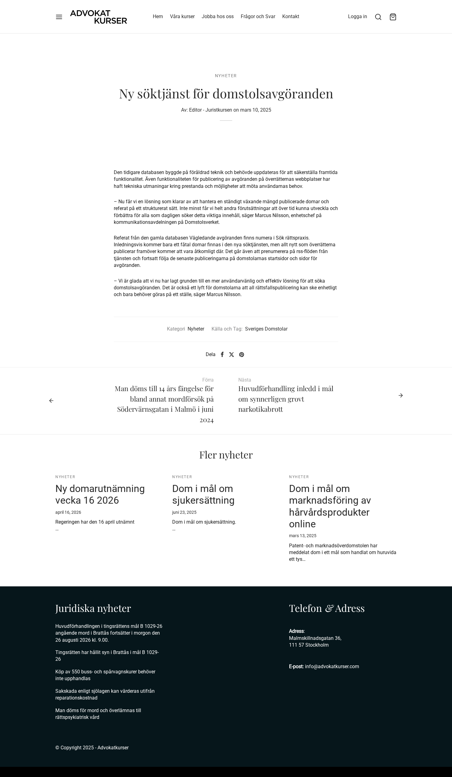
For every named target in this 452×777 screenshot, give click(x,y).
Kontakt (290, 16)
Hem (158, 16)
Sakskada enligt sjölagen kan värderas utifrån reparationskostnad (105, 694)
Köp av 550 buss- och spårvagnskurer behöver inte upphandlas (105, 675)
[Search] (378, 17)
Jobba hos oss (218, 16)
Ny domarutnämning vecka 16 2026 (100, 494)
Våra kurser (182, 16)
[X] (231, 354)
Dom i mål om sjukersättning (203, 494)
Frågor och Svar (258, 16)
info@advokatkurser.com (332, 666)
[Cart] (393, 17)
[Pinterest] (241, 354)
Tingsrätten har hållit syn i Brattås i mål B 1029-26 (107, 655)
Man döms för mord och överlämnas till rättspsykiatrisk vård (98, 714)
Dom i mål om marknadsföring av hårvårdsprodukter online (330, 506)
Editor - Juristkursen (210, 110)
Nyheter (226, 75)
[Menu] (59, 16)
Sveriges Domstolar (266, 329)
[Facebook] (222, 354)
